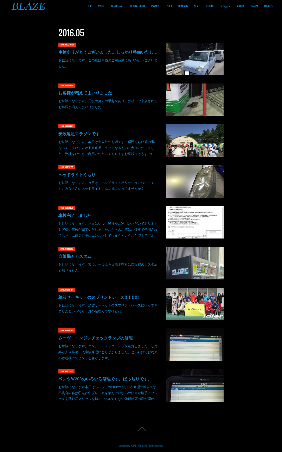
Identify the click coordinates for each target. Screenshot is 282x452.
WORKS (101, 6)
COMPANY (183, 6)
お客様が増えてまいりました (85, 92)
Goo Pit (254, 6)
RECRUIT (210, 6)
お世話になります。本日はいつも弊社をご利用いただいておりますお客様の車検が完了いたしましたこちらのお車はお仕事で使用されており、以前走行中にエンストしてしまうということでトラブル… (108, 229)
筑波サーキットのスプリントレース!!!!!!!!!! (98, 297)
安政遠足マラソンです (79, 133)
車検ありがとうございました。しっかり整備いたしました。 (108, 52)
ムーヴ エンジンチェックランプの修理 (95, 338)
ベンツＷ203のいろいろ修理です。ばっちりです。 (105, 379)
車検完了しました (74, 215)
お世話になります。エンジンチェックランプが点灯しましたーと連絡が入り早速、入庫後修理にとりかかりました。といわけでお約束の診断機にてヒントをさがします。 (108, 351)
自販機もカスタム (74, 256)
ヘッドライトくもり (77, 174)
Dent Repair (117, 6)
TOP (89, 6)
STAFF (197, 6)
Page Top (141, 429)
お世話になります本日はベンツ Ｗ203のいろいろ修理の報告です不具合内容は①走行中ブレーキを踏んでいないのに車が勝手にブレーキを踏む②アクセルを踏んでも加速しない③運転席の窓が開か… (108, 392)
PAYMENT (155, 6)
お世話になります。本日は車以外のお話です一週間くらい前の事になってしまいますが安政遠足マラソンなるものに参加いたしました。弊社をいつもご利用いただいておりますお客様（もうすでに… (108, 147)
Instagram (225, 6)
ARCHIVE (241, 6)
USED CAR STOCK (137, 6)
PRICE (169, 6)
